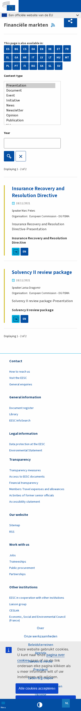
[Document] (30, 90)
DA (33, 49)
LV (41, 58)
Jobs (12, 555)
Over (40, 628)
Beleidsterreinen (40, 644)
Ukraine (40, 694)
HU (58, 58)
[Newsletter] (30, 110)
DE (50, 49)
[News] (30, 105)
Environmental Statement (25, 450)
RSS (54, 25)
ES (8, 49)
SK (41, 66)
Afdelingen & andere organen (40, 686)
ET (58, 49)
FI (25, 66)
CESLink (14, 610)
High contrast (40, 705)
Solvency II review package (42, 272)
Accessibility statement (24, 502)
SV (58, 66)
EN (41, 49)
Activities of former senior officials (31, 495)
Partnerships (17, 574)
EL (7, 58)
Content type (13, 76)
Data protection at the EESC (27, 444)
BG (16, 49)
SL (50, 66)
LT (50, 58)
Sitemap (14, 525)
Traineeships (17, 562)
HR (25, 58)
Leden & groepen (40, 678)
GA (16, 58)
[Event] (30, 95)
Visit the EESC (18, 378)
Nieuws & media (40, 661)
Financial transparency (23, 483)
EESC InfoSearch (19, 420)
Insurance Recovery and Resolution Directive (38, 192)
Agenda (40, 653)
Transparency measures (25, 470)
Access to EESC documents (27, 477)
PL (8, 66)
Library (13, 414)
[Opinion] (30, 115)
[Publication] (30, 120)
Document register (21, 408)
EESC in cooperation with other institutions (36, 598)
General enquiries (20, 384)
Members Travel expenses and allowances (36, 489)
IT (33, 58)
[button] (70, 21)
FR (67, 49)
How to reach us (19, 372)
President (40, 669)
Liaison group (18, 604)
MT (67, 58)
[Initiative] (30, 100)
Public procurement (22, 568)
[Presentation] (30, 85)
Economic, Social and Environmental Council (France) (37, 619)
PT (16, 66)
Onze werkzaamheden (40, 636)
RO (33, 66)
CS (25, 49)
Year (7, 133)
